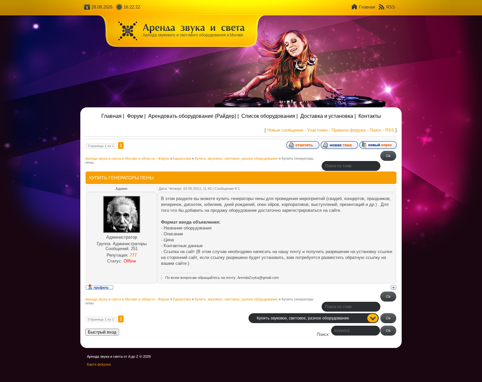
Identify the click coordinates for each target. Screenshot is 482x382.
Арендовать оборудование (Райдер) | (193, 116)
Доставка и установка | (328, 116)
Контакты (369, 116)
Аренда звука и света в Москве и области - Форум (127, 158)
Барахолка (182, 158)
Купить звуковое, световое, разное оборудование (236, 158)
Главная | (112, 116)
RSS (390, 7)
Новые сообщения (285, 130)
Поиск (375, 130)
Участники (317, 130)
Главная (367, 7)
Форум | (136, 116)
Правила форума (348, 130)
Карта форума (99, 364)
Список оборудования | (269, 116)
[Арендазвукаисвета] (194, 27)
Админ (121, 189)
